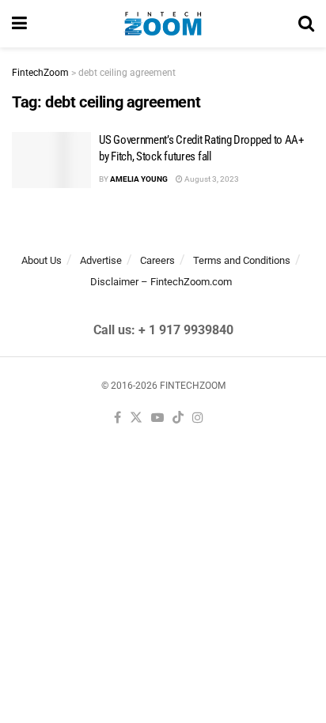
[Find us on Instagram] (197, 418)
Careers (157, 260)
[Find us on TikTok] (178, 418)
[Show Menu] (19, 23)
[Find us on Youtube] (157, 418)
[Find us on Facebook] (117, 418)
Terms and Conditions (241, 260)
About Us (41, 260)
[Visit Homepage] (162, 24)
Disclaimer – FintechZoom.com (161, 282)
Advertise (101, 260)
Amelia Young (139, 179)
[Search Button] (306, 23)
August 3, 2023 (211, 179)
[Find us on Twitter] (136, 418)
